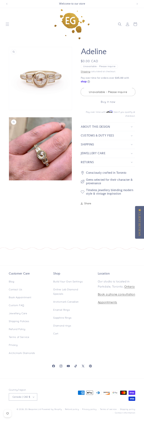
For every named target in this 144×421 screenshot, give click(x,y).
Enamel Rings (61, 309)
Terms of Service (19, 337)
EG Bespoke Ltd (33, 409)
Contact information (125, 413)
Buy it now (108, 101)
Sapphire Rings (62, 317)
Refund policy (72, 409)
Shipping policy (127, 409)
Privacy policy (89, 409)
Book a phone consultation (116, 294)
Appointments (107, 302)
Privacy (13, 345)
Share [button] (87, 203)
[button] (7, 24)
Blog (11, 281)
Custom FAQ (16, 305)
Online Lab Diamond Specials (65, 291)
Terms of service (108, 409)
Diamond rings (62, 325)
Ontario (129, 286)
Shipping (85, 71)
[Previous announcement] (7, 4)
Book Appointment (20, 297)
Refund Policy (17, 329)
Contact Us (15, 289)
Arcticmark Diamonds (22, 353)
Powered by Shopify (52, 409)
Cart (55, 333)
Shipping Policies (19, 321)
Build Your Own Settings (68, 281)
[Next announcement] (137, 4)
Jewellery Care (18, 313)
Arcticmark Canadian (65, 301)
